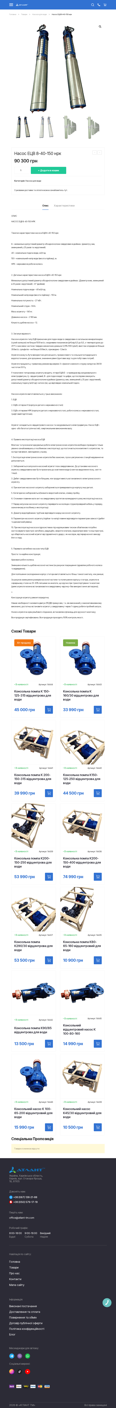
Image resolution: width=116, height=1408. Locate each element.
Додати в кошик (49, 170)
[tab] (45, 206)
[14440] (98, 793)
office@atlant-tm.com (21, 1217)
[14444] (49, 710)
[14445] (98, 1044)
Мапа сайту (16, 1285)
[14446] (49, 1127)
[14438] (98, 877)
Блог (12, 1334)
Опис (45, 205)
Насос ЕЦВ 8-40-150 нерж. (100, 153)
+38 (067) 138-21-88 (25, 1197)
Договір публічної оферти (25, 1323)
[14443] (98, 710)
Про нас (14, 1273)
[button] (100, 26)
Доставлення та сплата (24, 1311)
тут (65, 190)
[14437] (49, 960)
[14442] (49, 1044)
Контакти (15, 1279)
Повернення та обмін (23, 1317)
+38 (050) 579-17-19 (25, 1202)
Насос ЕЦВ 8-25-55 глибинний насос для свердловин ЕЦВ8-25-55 (95, 153)
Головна (12, 14)
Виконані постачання (23, 1306)
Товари (24, 14)
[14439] (49, 877)
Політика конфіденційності (26, 1328)
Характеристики (64, 205)
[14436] (98, 1127)
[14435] (98, 960)
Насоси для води (39, 14)
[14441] (49, 793)
